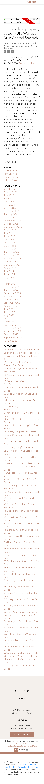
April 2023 (9, 319)
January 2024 (11, 290)
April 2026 (9, 205)
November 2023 (12, 297)
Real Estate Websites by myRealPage (22, 746)
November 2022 (12, 331)
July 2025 (9, 233)
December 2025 (12, 218)
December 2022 (12, 328)
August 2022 (10, 341)
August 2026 (10, 192)
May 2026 (9, 202)
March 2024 (10, 284)
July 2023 (9, 309)
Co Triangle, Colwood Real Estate (21, 353)
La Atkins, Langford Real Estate (20, 432)
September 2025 (13, 227)
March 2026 (10, 208)
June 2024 (9, 274)
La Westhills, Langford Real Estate (21, 463)
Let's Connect (22, 735)
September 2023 (13, 303)
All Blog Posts (10, 171)
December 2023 (12, 293)
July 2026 (9, 195)
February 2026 (11, 211)
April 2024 (9, 281)
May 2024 (9, 278)
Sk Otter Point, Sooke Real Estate (20, 612)
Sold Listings (10, 180)
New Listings (10, 174)
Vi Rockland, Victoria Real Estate (21, 656)
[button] (16, 691)
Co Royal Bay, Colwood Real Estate (22, 350)
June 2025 (9, 236)
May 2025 (9, 240)
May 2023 (9, 315)
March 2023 (10, 322)
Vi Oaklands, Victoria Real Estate (21, 653)
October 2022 (11, 334)
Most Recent (10, 189)
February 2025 (11, 249)
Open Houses (11, 177)
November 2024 (12, 259)
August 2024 (10, 268)
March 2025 (10, 246)
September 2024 (13, 265)
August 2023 (10, 306)
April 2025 (9, 243)
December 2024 (12, 255)
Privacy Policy (21, 743)
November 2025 (12, 221)
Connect (31, 2)
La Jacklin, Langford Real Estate (20, 448)
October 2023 (11, 300)
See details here (27, 63)
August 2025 (10, 230)
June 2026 (9, 199)
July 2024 (9, 271)
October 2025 (11, 224)
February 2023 (11, 325)
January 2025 (11, 252)
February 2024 (11, 287)
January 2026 (11, 214)
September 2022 (13, 338)
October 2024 (11, 262)
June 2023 (9, 312)
